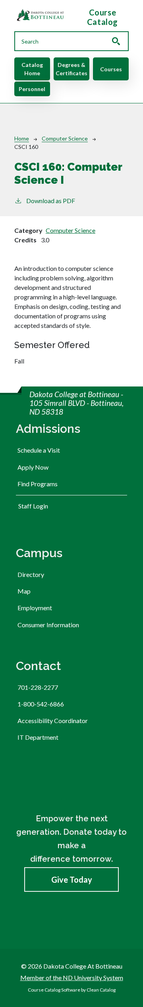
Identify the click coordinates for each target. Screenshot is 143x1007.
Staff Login (33, 506)
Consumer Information (48, 624)
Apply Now (32, 467)
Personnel (32, 89)
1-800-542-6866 (40, 704)
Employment (34, 607)
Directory (30, 574)
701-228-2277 (37, 687)
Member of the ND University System (71, 977)
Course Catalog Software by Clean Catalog (72, 990)
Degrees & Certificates (71, 68)
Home (21, 138)
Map (24, 591)
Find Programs (37, 483)
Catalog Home (32, 68)
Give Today (71, 879)
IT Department (37, 737)
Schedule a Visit (38, 450)
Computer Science (65, 138)
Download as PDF (50, 200)
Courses (111, 69)
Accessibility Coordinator (52, 720)
